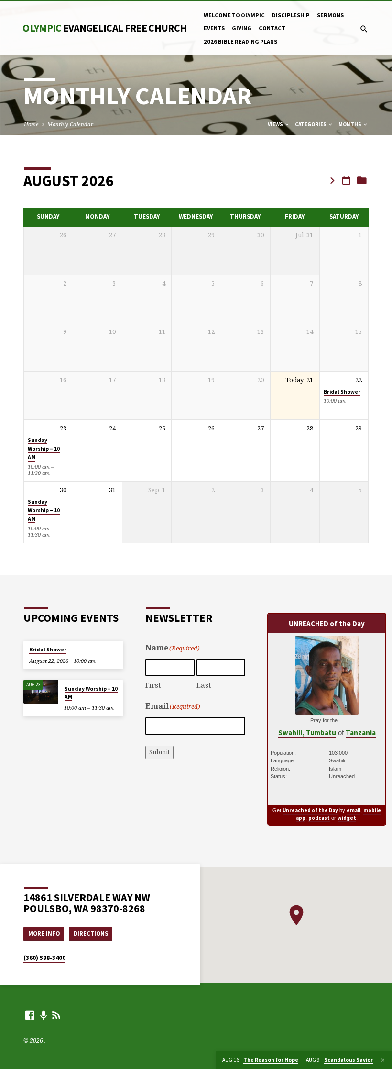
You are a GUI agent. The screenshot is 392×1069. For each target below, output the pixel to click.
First (153, 685)
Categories (311, 124)
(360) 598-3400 (44, 958)
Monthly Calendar (70, 124)
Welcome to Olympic (234, 15)
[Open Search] (364, 28)
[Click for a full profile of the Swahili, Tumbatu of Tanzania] (327, 709)
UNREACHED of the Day (327, 623)
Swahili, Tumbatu (307, 732)
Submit (159, 752)
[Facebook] (29, 1015)
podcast (319, 818)
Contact (272, 28)
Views (276, 124)
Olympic (104, 28)
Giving (241, 28)
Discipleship (291, 15)
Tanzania (361, 732)
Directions (91, 933)
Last (203, 685)
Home (31, 124)
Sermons (330, 15)
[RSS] (56, 1015)
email (353, 810)
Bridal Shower (342, 391)
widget (347, 818)
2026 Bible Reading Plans (240, 41)
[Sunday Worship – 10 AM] (40, 692)
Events (214, 28)
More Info (44, 933)
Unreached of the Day (310, 810)
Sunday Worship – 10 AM (44, 449)
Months (350, 124)
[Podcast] (44, 1015)
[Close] (383, 1060)
